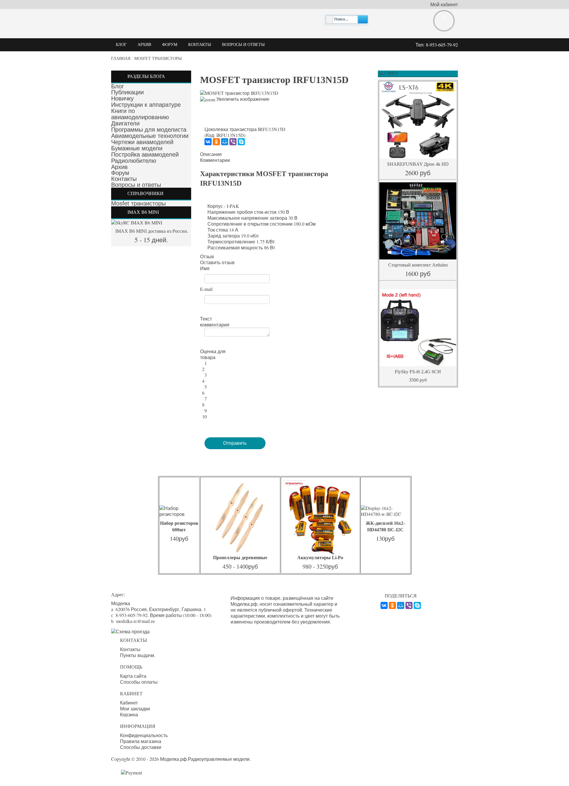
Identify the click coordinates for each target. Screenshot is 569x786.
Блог (117, 86)
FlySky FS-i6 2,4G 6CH (418, 371)
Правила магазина (140, 741)
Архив (119, 167)
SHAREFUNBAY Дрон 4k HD (418, 164)
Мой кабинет (444, 4)
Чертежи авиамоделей (142, 142)
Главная (120, 58)
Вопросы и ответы (136, 185)
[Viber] (232, 141)
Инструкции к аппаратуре (146, 104)
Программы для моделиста (148, 129)
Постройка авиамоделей (145, 154)
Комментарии (215, 160)
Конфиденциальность (144, 735)
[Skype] (241, 141)
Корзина (129, 715)
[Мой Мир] (224, 141)
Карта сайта (133, 676)
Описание (211, 154)
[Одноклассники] (216, 141)
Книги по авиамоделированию (140, 114)
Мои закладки (135, 709)
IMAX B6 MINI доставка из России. (151, 231)
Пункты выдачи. (137, 655)
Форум (120, 173)
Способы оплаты (139, 682)
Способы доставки (140, 747)
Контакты (124, 179)
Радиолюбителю (133, 160)
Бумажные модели (136, 148)
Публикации (127, 92)
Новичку (122, 98)
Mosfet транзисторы (158, 58)
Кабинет (129, 703)
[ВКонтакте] (208, 141)
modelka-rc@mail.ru (135, 621)
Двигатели (125, 123)
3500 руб (418, 379)
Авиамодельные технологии (149, 136)
